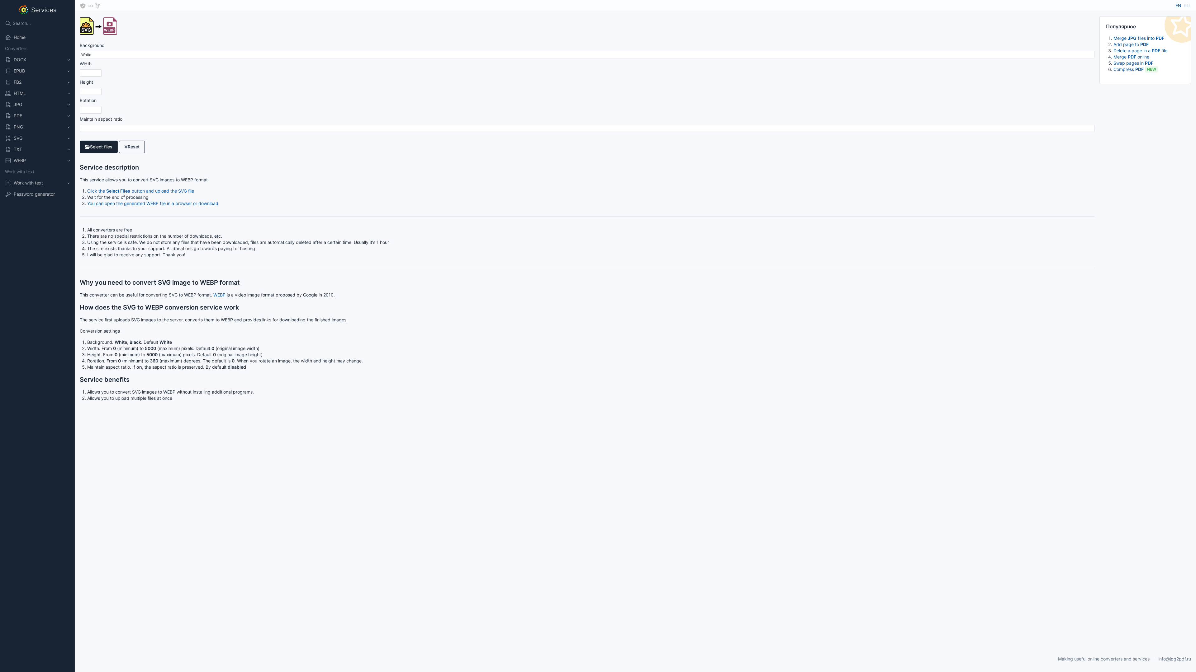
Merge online (1131, 56)
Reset (134, 146)
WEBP (219, 294)
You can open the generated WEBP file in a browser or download (152, 203)
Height (86, 82)
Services (43, 10)
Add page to (1131, 44)
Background (92, 45)
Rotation (88, 100)
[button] (37, 59)
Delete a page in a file (1140, 50)
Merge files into (1138, 38)
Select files (101, 146)
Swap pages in (1133, 63)
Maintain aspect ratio (101, 119)
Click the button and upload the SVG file (140, 191)
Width (86, 63)
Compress (1134, 69)
